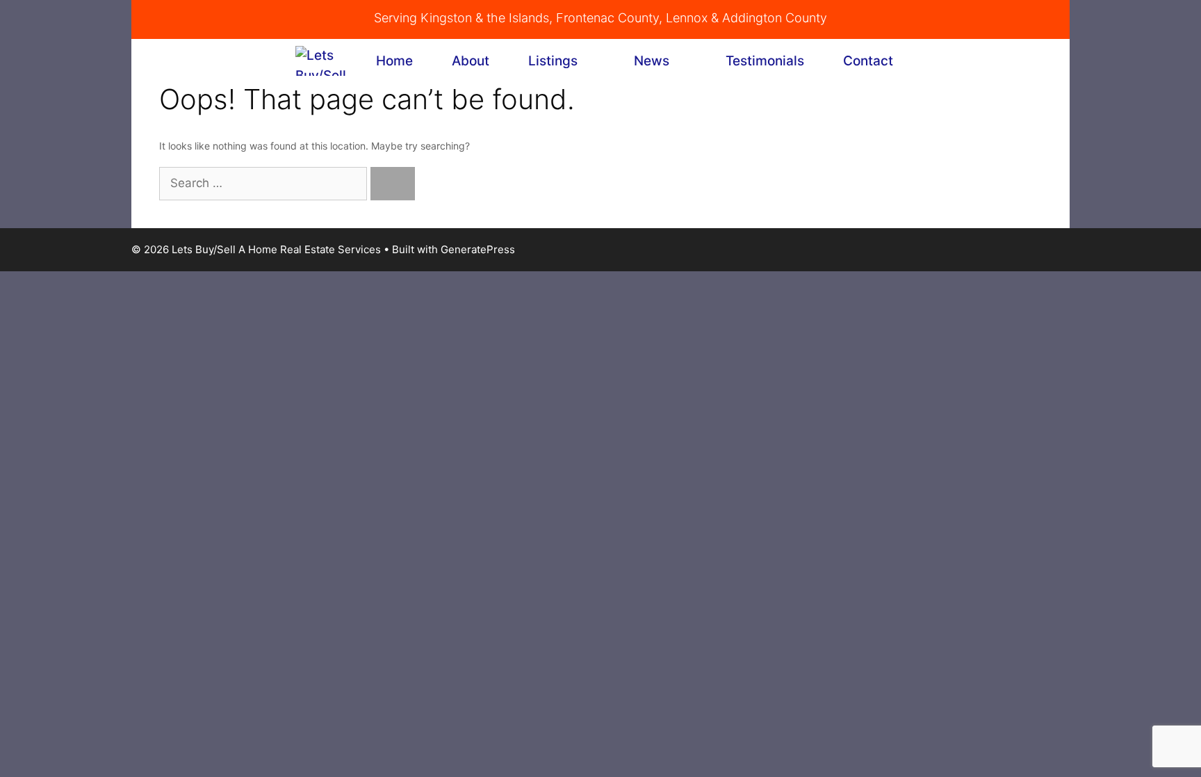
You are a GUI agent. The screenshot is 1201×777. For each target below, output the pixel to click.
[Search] (392, 183)
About (470, 61)
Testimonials (765, 61)
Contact (868, 61)
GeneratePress (478, 249)
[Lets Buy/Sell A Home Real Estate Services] (322, 61)
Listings (553, 61)
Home (394, 61)
